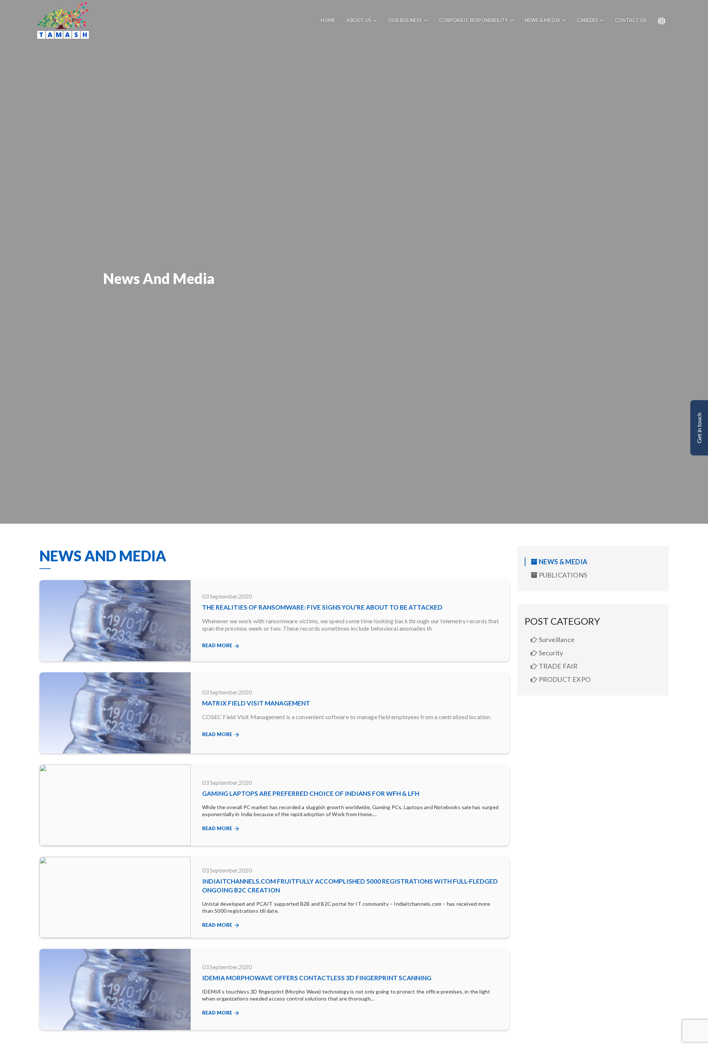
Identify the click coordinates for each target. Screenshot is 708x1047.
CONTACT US (630, 20)
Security (550, 653)
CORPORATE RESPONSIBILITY (473, 20)
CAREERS (587, 20)
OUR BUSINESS (405, 20)
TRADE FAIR (557, 666)
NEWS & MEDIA (542, 20)
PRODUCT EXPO (563, 679)
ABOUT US (359, 20)
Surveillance (556, 639)
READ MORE (221, 645)
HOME (328, 20)
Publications (562, 575)
